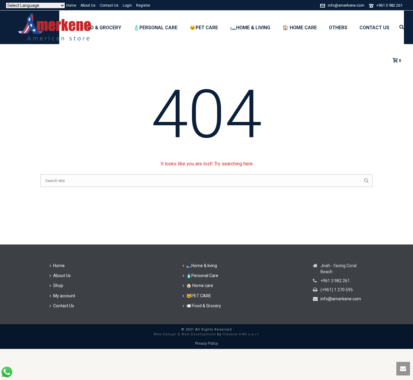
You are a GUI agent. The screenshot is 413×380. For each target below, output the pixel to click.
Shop (58, 285)
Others (338, 27)
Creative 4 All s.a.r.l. (241, 334)
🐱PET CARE (204, 27)
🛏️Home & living (250, 27)
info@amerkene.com (346, 5)
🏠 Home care (299, 27)
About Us (62, 275)
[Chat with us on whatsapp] (7, 377)
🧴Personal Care (155, 27)
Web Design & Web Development (185, 334)
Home (59, 265)
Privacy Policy (206, 343)
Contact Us (374, 27)
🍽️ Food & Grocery (203, 305)
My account (64, 295)
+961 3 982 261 (389, 5)
